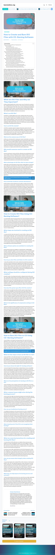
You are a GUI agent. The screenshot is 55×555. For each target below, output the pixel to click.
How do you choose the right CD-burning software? (13, 60)
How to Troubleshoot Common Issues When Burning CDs (7, 531)
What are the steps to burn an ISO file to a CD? (12, 59)
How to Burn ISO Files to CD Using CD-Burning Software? (14, 58)
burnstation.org (9, 5)
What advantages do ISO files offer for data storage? (14, 49)
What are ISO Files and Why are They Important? (12, 44)
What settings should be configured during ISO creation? (14, 55)
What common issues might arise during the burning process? (15, 62)
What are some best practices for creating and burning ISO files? (15, 65)
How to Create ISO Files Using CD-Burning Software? (13, 51)
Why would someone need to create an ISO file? (12, 48)
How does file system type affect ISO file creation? (13, 56)
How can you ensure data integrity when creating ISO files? (14, 66)
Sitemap (50, 4)
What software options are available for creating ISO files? (14, 53)
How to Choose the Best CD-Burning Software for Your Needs (30, 531)
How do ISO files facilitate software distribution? (13, 50)
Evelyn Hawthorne (15, 492)
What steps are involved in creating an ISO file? (12, 52)
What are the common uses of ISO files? (12, 47)
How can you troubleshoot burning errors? (12, 63)
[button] (12, 505)
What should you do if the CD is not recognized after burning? (15, 64)
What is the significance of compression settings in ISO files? (15, 57)
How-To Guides (6, 525)
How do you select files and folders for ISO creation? (13, 54)
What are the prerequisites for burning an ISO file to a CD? (14, 61)
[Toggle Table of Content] (33, 43)
